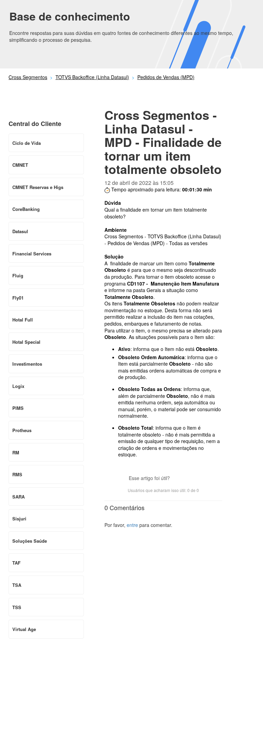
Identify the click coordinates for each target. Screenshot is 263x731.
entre (132, 524)
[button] (178, 479)
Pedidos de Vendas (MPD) (166, 77)
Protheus (22, 430)
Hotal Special (26, 342)
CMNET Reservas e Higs (37, 187)
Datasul (20, 231)
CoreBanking (26, 209)
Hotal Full (22, 319)
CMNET (20, 165)
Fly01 (18, 297)
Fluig (17, 275)
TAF (16, 562)
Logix (18, 386)
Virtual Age (24, 629)
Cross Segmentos (28, 77)
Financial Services (31, 253)
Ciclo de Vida (26, 143)
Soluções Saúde (29, 541)
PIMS (18, 408)
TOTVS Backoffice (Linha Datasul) (92, 77)
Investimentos (27, 364)
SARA (18, 496)
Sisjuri (19, 518)
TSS (16, 607)
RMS (17, 474)
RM (15, 452)
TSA (16, 585)
